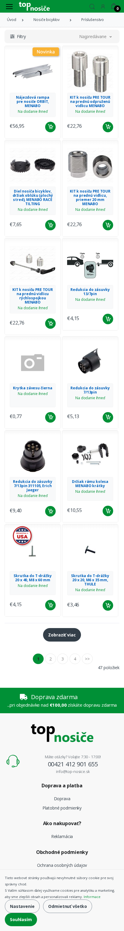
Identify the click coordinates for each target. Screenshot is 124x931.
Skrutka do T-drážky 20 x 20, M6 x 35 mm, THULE (90, 580)
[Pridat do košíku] (50, 127)
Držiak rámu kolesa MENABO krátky (90, 483)
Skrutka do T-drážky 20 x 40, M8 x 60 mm (32, 577)
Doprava (62, 798)
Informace (92, 896)
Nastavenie (22, 906)
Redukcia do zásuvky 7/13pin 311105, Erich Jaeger (32, 485)
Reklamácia (62, 836)
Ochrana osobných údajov (62, 865)
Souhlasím (21, 919)
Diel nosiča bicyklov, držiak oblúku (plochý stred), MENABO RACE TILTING (33, 197)
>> (87, 659)
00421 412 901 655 (73, 764)
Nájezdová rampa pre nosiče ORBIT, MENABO (32, 101)
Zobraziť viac (62, 635)
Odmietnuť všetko (67, 906)
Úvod (11, 19)
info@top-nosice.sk (72, 771)
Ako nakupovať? (62, 823)
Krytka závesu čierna (32, 388)
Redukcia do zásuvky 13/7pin (90, 291)
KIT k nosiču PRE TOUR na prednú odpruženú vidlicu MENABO (90, 101)
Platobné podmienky (62, 808)
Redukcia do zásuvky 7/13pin (90, 390)
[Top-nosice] (34, 6)
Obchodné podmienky (62, 852)
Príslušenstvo (92, 19)
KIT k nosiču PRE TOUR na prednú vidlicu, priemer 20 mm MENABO (90, 197)
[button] (92, 5)
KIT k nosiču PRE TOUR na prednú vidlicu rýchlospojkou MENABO (32, 296)
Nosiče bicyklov (46, 19)
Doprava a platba (62, 785)
